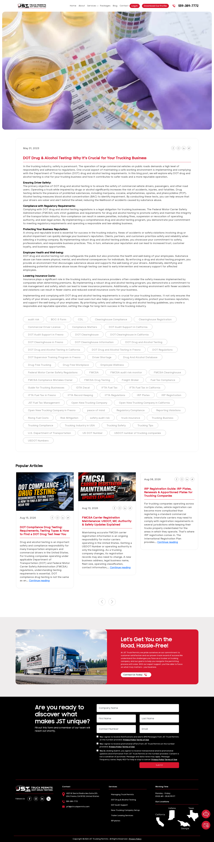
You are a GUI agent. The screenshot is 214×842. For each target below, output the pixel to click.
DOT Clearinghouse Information (94, 342)
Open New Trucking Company (89, 402)
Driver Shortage (101, 357)
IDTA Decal (83, 387)
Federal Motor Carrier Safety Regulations (53, 372)
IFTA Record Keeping (80, 395)
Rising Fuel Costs (38, 417)
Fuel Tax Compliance (163, 379)
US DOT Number (93, 432)
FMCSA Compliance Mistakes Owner (50, 379)
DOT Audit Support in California (128, 326)
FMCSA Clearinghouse (167, 372)
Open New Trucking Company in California (144, 402)
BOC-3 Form (58, 319)
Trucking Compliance (40, 425)
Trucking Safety (116, 425)
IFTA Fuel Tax (109, 387)
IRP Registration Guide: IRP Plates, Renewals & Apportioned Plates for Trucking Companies (168, 492)
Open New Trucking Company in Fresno (52, 410)
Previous (102, 601)
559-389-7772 (188, 6)
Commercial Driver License (44, 326)
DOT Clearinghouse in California (129, 334)
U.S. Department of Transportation (49, 432)
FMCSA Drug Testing (97, 379)
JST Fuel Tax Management (44, 402)
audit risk (33, 319)
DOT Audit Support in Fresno (45, 334)
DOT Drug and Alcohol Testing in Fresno (116, 349)
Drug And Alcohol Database (140, 357)
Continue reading (39, 580)
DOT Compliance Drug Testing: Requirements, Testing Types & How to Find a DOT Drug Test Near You (44, 530)
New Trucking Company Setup (125, 810)
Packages (105, 6)
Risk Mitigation (69, 417)
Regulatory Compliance (130, 410)
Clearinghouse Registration (155, 319)
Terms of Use (142, 740)
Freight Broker (130, 379)
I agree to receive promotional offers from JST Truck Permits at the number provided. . (137, 745)
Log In (135, 6)
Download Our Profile (155, 6)
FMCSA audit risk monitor (126, 372)
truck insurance (130, 417)
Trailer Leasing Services (122, 815)
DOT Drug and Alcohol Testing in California (54, 349)
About (82, 6)
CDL (80, 319)
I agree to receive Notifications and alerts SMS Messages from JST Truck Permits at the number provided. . (139, 738)
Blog (115, 6)
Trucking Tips (145, 425)
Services (91, 6)
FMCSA (94, 372)
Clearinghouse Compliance (111, 319)
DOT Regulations (162, 349)
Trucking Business (162, 417)
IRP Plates (143, 395)
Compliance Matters (84, 326)
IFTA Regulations (115, 395)
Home (73, 6)
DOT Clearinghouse (87, 334)
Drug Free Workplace (76, 364)
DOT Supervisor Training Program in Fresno (54, 357)
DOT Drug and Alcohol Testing (143, 342)
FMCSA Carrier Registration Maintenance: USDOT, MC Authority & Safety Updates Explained (106, 521)
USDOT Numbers (38, 440)
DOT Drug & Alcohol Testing (123, 800)
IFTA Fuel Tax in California (144, 387)
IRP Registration (171, 395)
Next (112, 601)
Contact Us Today (133, 675)
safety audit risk (100, 417)
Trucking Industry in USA (80, 425)
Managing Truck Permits (122, 795)
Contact (124, 6)
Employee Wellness (112, 364)
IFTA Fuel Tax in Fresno (42, 395)
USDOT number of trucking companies (137, 432)
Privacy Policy (129, 740)
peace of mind (96, 410)
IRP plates (115, 821)
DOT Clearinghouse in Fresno (45, 342)
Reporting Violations (168, 410)
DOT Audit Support (119, 805)
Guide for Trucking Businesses (46, 387)
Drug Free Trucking (39, 364)
